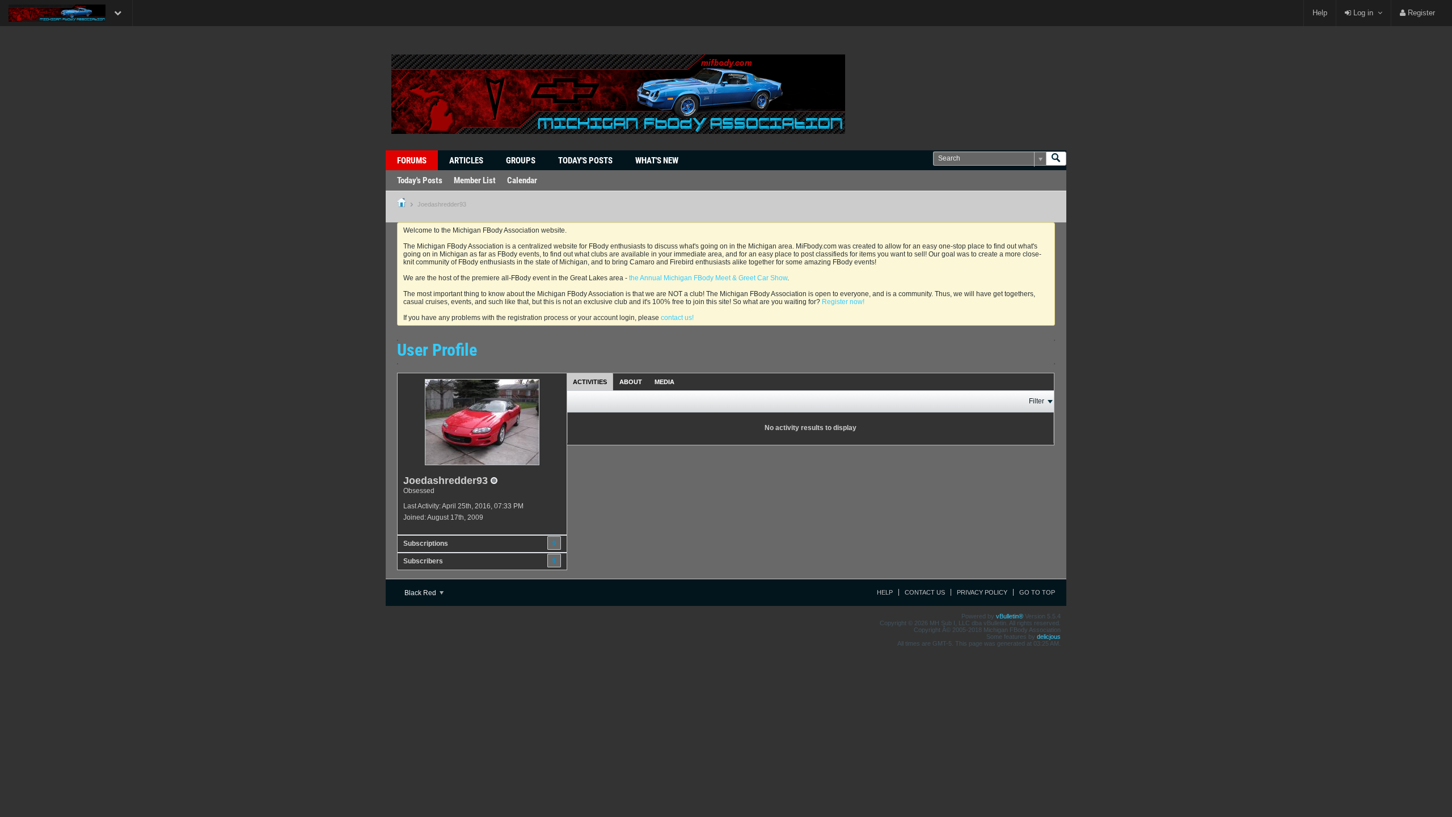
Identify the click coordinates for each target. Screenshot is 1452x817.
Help (1319, 13)
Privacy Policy (982, 592)
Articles (466, 160)
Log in (1362, 13)
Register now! (843, 302)
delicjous (1049, 636)
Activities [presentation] (590, 381)
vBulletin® (1009, 616)
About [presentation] (630, 381)
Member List (475, 180)
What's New (656, 160)
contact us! (677, 318)
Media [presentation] (664, 381)
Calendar (522, 180)
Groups (520, 160)
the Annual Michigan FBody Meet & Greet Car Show (708, 278)
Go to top (1037, 592)
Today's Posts (585, 160)
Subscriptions (425, 544)
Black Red (421, 593)
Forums (412, 160)
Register (1420, 13)
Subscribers (423, 561)
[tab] (590, 381)
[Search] (1056, 158)
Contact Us (925, 592)
